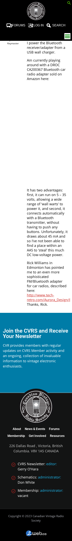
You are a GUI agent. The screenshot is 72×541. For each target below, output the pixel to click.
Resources (57, 436)
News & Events (35, 429)
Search (58, 25)
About (17, 429)
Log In (39, 25)
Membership (16, 436)
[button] (69, 3)
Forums (18, 25)
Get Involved (37, 436)
